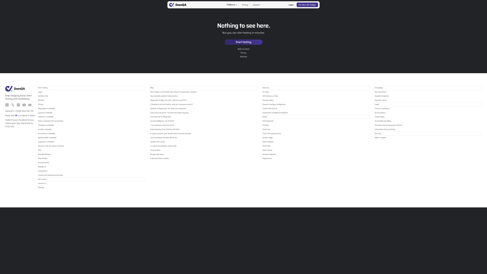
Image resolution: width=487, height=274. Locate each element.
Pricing (244, 52)
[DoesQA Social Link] (7, 105)
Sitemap (243, 56)
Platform (231, 4)
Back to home (243, 48)
